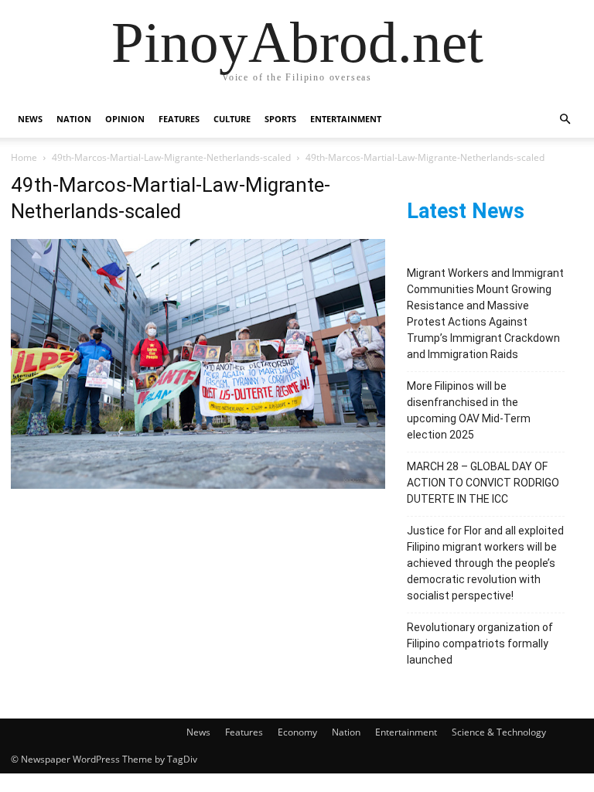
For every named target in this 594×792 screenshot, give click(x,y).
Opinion (125, 119)
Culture (232, 119)
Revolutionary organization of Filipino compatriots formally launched (480, 643)
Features (179, 119)
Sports (280, 119)
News (30, 119)
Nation (73, 119)
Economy (297, 732)
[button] (564, 119)
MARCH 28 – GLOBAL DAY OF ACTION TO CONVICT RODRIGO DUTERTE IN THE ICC (483, 482)
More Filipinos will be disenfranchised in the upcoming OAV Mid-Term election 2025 (469, 410)
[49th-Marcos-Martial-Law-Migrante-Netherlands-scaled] (198, 484)
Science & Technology (499, 732)
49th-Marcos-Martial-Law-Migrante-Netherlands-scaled (171, 157)
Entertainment (345, 119)
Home (24, 157)
